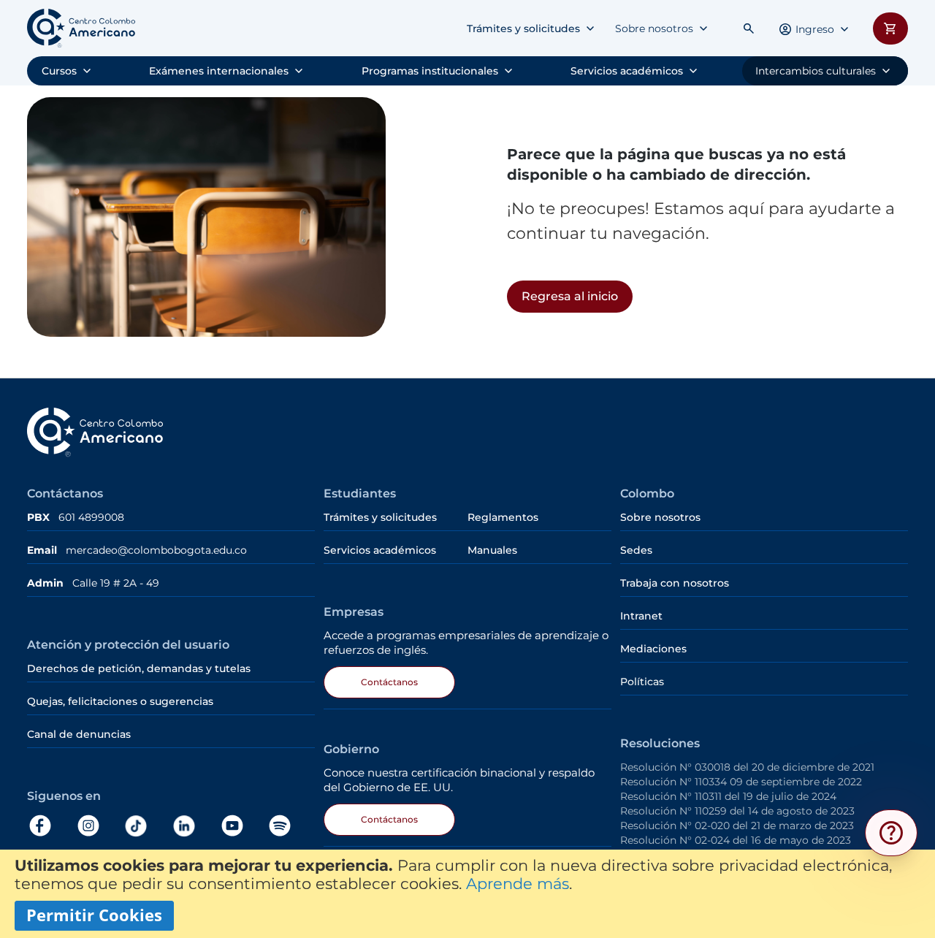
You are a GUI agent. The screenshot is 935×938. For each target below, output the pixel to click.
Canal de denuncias (79, 734)
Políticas (642, 681)
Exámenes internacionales (219, 70)
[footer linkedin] (195, 826)
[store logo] (81, 28)
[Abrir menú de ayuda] (891, 832)
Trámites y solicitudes (523, 28)
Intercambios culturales (815, 70)
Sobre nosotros (654, 28)
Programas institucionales (430, 70)
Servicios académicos (626, 70)
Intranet (641, 615)
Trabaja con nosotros (674, 583)
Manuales (492, 550)
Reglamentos (503, 517)
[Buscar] (748, 28)
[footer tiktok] (147, 826)
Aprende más (517, 883)
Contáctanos (389, 681)
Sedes (636, 550)
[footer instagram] (99, 825)
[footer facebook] (51, 825)
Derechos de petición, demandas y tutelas (140, 668)
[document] (467, 894)
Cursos (59, 70)
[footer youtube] (243, 825)
